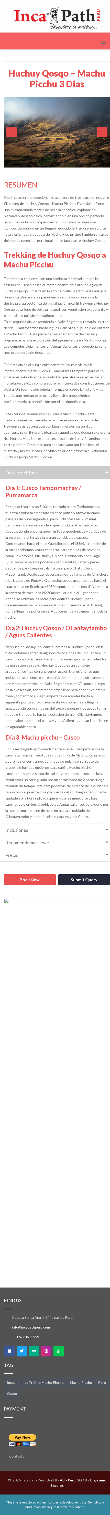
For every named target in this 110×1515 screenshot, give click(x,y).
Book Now (30, 879)
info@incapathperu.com (31, 1327)
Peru (102, 1383)
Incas (11, 1383)
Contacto (17, 1456)
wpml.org (47, 1502)
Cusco (12, 1394)
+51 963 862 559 (25, 1337)
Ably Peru (67, 1480)
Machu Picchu (81, 1383)
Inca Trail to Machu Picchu (42, 1383)
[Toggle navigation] (103, 42)
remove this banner (70, 1507)
